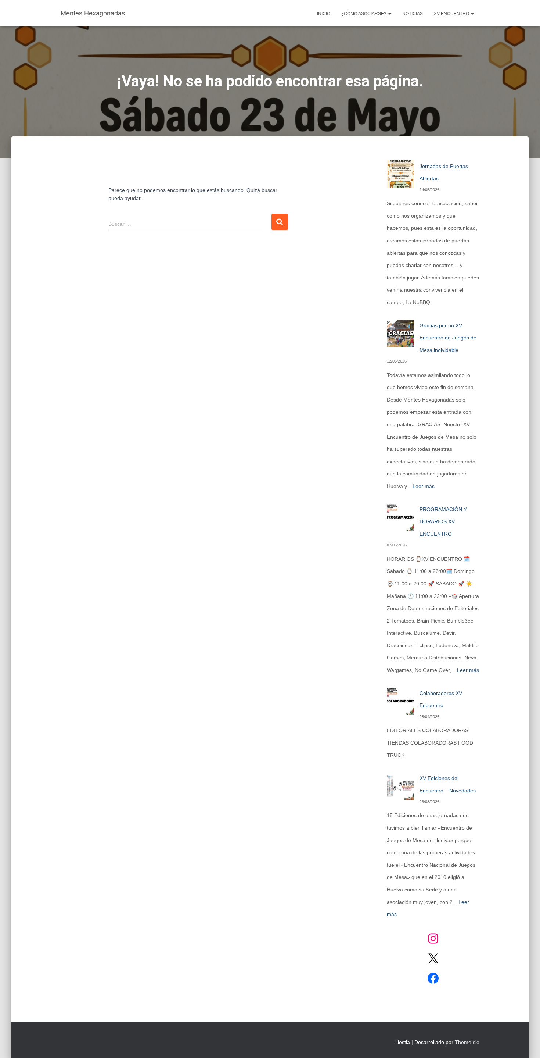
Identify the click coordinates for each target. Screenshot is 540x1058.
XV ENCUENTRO (452, 13)
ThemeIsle (467, 1042)
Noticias (412, 13)
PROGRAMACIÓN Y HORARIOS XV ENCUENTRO (443, 521)
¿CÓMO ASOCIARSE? (364, 13)
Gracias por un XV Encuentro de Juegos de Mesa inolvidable (448, 338)
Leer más (424, 486)
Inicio (323, 13)
